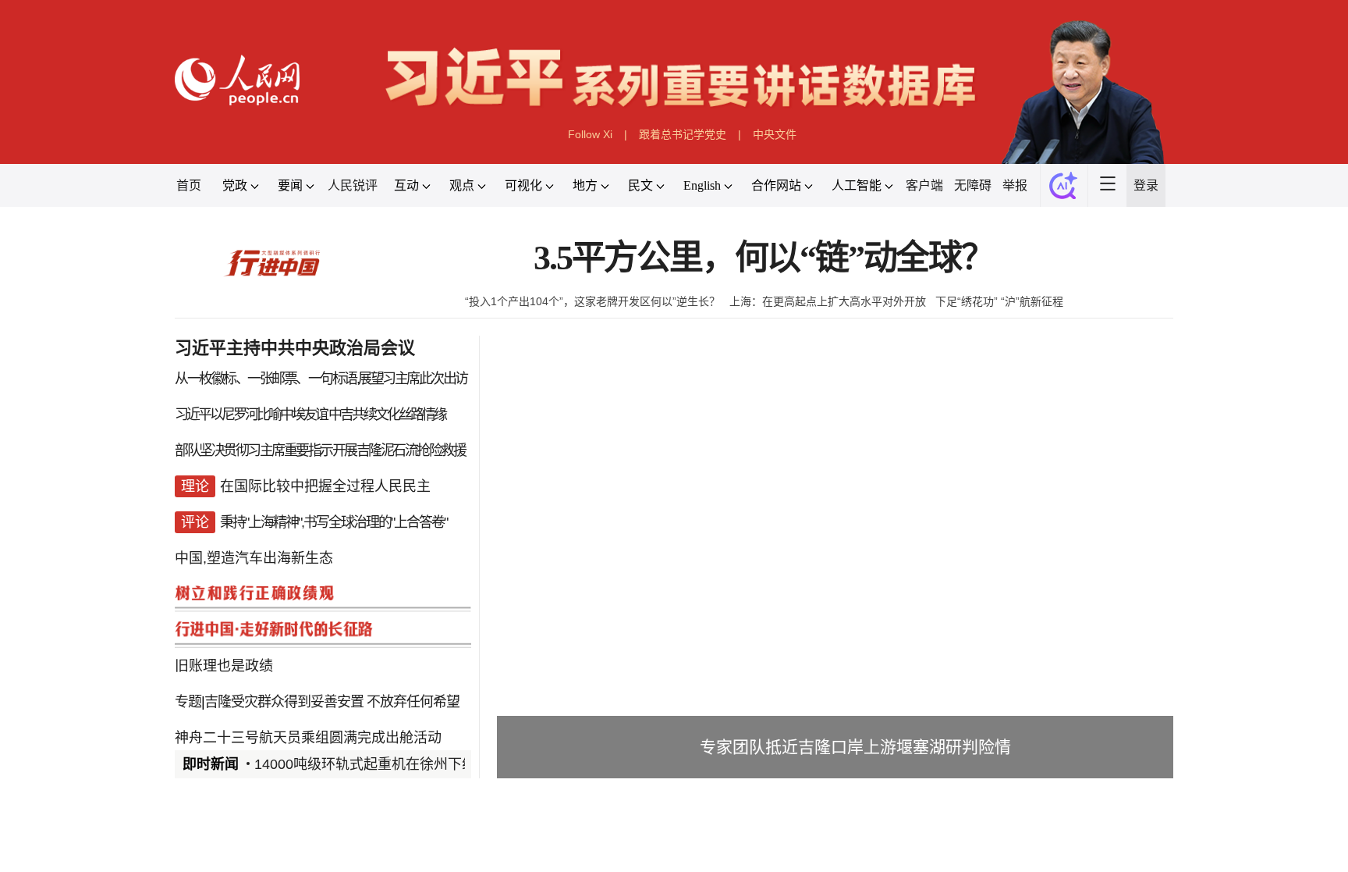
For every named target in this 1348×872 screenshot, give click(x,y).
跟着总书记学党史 (682, 134)
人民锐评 (353, 185)
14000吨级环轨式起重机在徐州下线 (365, 764)
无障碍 (972, 185)
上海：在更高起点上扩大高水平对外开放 (827, 301)
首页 (188, 185)
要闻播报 (583, 851)
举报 (1014, 185)
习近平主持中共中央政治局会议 (295, 348)
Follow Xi (590, 134)
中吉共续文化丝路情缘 (386, 414)
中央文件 (774, 134)
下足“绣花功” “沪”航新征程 (999, 301)
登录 (1145, 185)
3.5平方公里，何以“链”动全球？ (764, 258)
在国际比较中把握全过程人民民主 (325, 486)
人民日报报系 (226, 851)
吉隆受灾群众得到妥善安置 (284, 702)
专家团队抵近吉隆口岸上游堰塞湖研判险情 (855, 747)
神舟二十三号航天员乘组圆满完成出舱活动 (308, 738)
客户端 (924, 185)
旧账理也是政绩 (224, 666)
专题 (188, 702)
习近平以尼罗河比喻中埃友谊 (251, 414)
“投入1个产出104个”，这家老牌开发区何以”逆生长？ (592, 301)
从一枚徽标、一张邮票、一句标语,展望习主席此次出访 (321, 378)
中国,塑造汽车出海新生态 (254, 558)
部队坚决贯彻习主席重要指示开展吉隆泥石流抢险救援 (320, 450)
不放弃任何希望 (413, 702)
